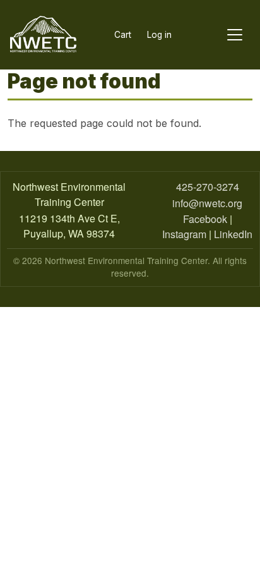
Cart (122, 35)
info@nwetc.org (207, 203)
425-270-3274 (207, 186)
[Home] (43, 35)
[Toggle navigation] (235, 35)
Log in (159, 35)
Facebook (205, 219)
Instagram (184, 234)
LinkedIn (233, 234)
